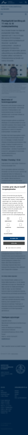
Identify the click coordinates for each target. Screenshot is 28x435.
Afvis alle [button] (14, 243)
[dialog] (14, 217)
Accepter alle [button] (14, 238)
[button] (14, 248)
